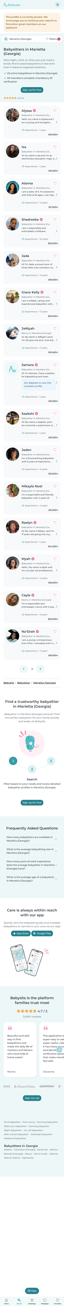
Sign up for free (32, 89)
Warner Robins (12, 1157)
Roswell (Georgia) (13, 1153)
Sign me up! (32, 1098)
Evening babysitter (39, 1126)
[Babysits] (12, 4)
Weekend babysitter (15, 1138)
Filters (54, 39)
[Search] (6, 39)
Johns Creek (40, 1153)
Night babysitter (13, 1130)
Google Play (43, 933)
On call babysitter (33, 1130)
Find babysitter (12, 1122)
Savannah (42, 1149)
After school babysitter (16, 1134)
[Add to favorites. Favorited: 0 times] (55, 110)
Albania (54, 1153)
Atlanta (8, 1149)
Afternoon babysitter (15, 1126)
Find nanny (29, 1122)
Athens (54, 1149)
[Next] (40, 669)
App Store (22, 933)
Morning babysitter (47, 1122)
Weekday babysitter (41, 1134)
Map (33, 1290)
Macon (28, 1153)
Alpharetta (28, 1157)
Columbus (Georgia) (24, 1149)
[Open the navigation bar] (57, 4)
